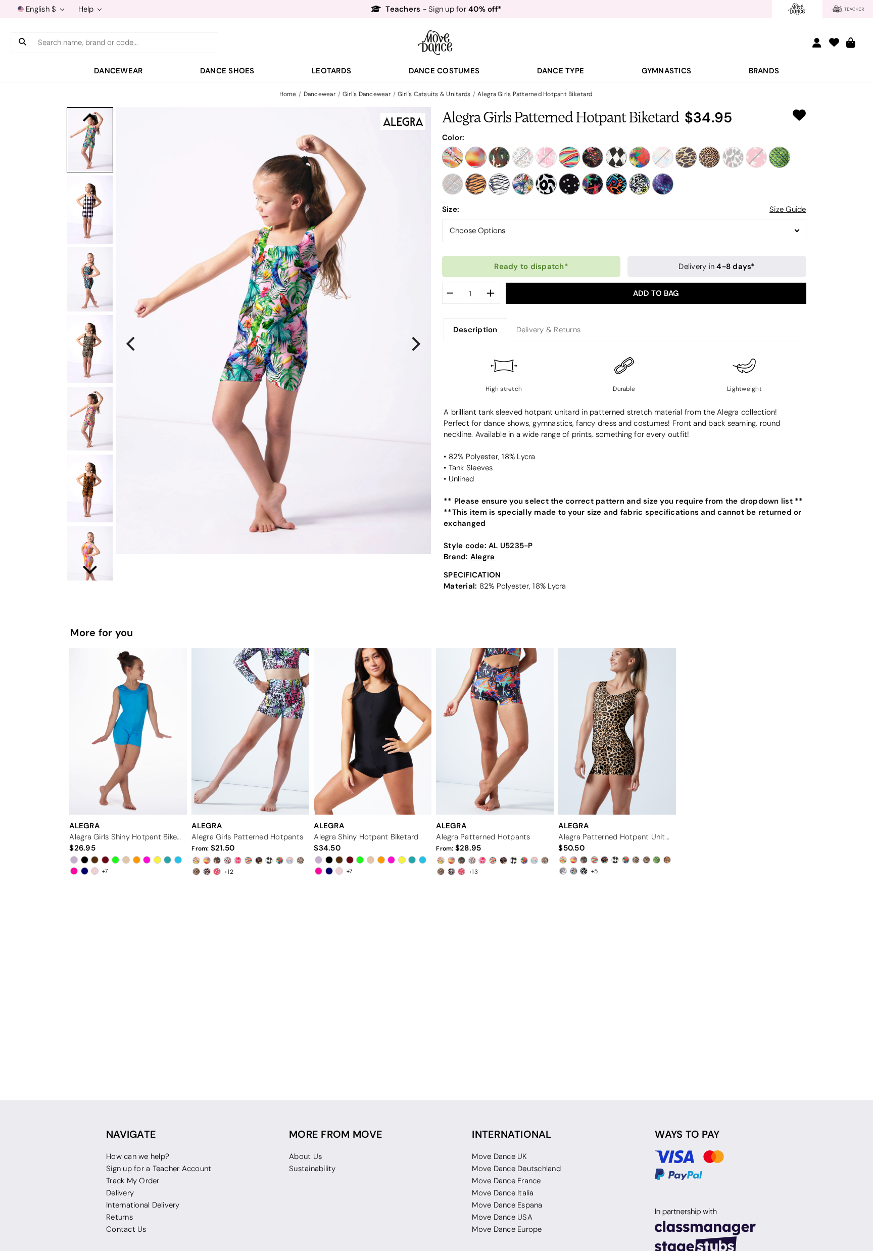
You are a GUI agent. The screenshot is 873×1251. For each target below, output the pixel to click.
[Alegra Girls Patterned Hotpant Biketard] (90, 139)
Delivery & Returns (548, 329)
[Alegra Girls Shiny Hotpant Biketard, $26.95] (127, 731)
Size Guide (787, 209)
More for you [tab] (101, 633)
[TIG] (476, 184)
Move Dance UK (499, 1156)
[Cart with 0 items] (851, 43)
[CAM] (499, 157)
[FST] (592, 157)
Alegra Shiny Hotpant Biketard (366, 836)
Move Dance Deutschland (516, 1168)
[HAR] (616, 157)
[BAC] (476, 157)
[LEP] (686, 157)
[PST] (756, 157)
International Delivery (143, 1205)
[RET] (592, 184)
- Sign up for (443, 9)
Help (87, 9)
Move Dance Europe (507, 1229)
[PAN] (709, 157)
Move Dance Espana (507, 1205)
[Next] (414, 343)
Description (475, 329)
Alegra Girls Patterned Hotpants (247, 836)
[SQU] (452, 184)
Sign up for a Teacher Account (158, 1168)
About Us (305, 1156)
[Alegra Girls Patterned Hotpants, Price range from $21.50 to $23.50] (250, 731)
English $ (41, 9)
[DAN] (546, 157)
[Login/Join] (817, 42)
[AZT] (616, 184)
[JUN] (639, 157)
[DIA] (569, 157)
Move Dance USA (502, 1217)
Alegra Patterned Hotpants (483, 836)
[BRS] (546, 184)
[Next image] (90, 569)
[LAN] (662, 157)
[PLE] (733, 157)
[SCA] (779, 157)
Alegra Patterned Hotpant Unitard (615, 836)
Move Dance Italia (503, 1192)
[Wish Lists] (834, 43)
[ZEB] (499, 184)
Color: (453, 137)
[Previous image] (90, 117)
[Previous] (131, 343)
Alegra (482, 556)
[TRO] (523, 184)
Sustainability (312, 1168)
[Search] (22, 43)
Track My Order (133, 1180)
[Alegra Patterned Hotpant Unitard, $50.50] (616, 731)
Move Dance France (506, 1180)
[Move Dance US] (436, 42)
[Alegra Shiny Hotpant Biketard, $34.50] (372, 731)
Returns (119, 1217)
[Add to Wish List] (799, 115)
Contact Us (126, 1229)
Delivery (120, 1192)
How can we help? (137, 1156)
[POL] (569, 184)
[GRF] (639, 184)
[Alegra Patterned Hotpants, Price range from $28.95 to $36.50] (494, 731)
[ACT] (452, 157)
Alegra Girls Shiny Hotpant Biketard (126, 836)
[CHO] (523, 157)
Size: (450, 209)
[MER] (662, 184)
